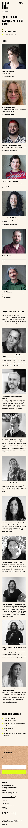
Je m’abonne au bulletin (14, 772)
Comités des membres (10, 34)
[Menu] (25, 3)
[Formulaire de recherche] (22, 3)
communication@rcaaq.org (8, 805)
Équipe (5, 29)
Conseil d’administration (10, 31)
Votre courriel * (6, 763)
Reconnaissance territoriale (9, 796)
